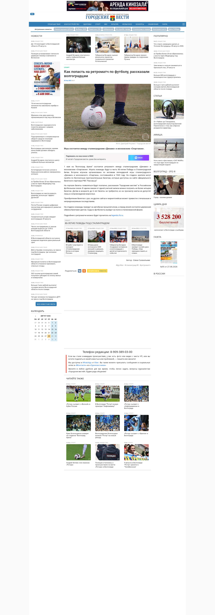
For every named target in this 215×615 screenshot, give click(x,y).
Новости (36, 35)
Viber (96, 362)
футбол (120, 265)
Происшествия (54, 24)
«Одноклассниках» (98, 365)
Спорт (97, 24)
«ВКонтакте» (80, 365)
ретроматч (145, 265)
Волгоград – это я (164, 171)
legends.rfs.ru (117, 215)
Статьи (158, 95)
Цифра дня (160, 204)
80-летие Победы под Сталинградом (87, 223)
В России (159, 273)
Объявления (153, 24)
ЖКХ (105, 24)
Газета (164, 24)
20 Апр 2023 (67, 80)
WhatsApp (87, 362)
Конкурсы (140, 24)
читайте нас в (97, 271)
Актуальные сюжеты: (43, 29)
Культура (114, 24)
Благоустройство (71, 24)
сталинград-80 (132, 265)
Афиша (158, 134)
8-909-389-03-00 (121, 352)
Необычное (127, 24)
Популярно (161, 35)
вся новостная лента (46, 304)
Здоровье (87, 24)
